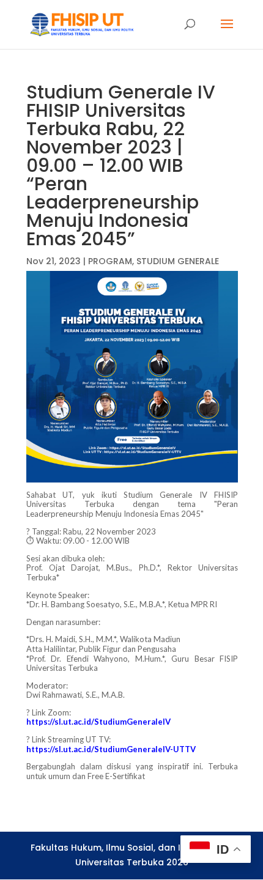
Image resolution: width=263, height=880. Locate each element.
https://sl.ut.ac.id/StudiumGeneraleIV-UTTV (111, 749)
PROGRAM (110, 261)
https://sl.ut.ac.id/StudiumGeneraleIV (98, 722)
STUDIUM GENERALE (177, 261)
